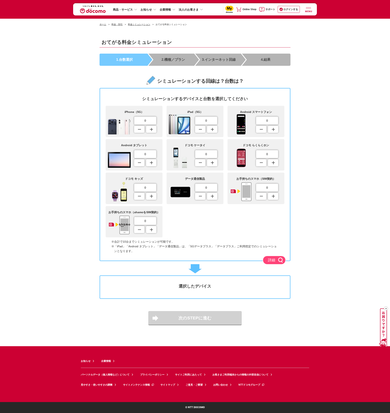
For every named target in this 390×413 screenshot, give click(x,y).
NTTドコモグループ (249, 384)
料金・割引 (117, 24)
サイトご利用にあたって (188, 374)
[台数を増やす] (151, 129)
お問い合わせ (220, 384)
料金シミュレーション (139, 24)
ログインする (290, 9)
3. (219, 59)
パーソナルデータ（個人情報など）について (105, 374)
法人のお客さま (189, 9)
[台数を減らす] (139, 129)
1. (124, 59)
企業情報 (165, 9)
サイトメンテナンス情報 (136, 384)
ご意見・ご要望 (194, 384)
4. (266, 59)
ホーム (103, 24)
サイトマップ (167, 384)
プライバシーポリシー (152, 374)
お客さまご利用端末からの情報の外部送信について (240, 374)
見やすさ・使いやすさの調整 (97, 384)
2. (173, 59)
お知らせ (146, 9)
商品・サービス (123, 9)
